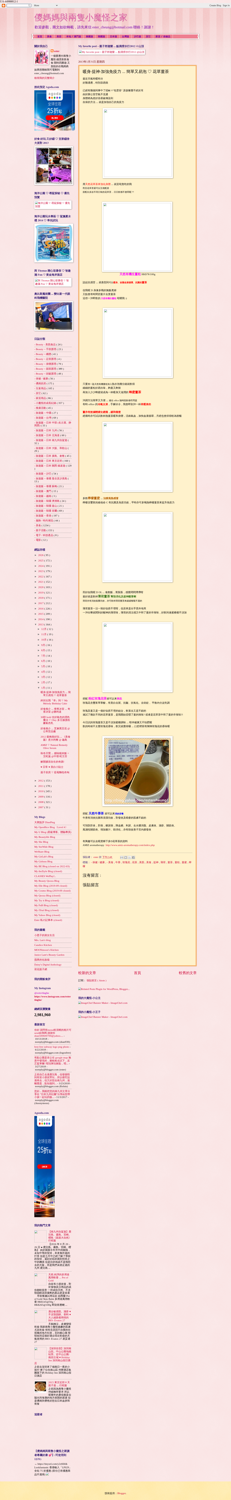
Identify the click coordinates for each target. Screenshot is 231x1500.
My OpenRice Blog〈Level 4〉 (51, 827)
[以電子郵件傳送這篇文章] (121, 857)
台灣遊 (125, 36)
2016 (41, 608)
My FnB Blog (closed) (46, 905)
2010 (41, 791)
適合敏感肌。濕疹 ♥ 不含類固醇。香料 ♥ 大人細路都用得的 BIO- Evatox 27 (59, 1316)
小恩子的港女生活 (44, 935)
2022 (41, 576)
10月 (44, 639)
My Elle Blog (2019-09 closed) (50, 885)
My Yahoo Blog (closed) (47, 915)
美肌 (142, 862)
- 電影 (38, 540)
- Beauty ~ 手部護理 (45, 349)
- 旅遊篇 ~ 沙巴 (43, 473)
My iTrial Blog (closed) (46, 910)
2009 (41, 796)
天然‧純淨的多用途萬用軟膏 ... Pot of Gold (58, 1277)
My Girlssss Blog (43, 861)
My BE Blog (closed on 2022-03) (52, 866)
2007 (41, 807)
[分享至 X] (129, 857)
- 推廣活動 (40, 408)
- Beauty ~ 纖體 (43, 354)
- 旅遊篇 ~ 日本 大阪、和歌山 (51, 448)
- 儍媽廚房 (40, 383)
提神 (156, 862)
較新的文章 (87, 973)
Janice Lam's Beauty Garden (49, 954)
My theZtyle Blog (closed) (48, 871)
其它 (148, 36)
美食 (49, 36)
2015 (41, 614)
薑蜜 (185, 862)
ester (57, 51)
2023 (41, 571)
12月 (44, 629)
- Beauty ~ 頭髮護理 (45, 373)
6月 (43, 661)
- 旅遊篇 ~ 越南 (43, 496)
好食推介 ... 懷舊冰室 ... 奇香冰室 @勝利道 (55, 710)
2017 (41, 603)
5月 (43, 666)
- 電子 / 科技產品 (44, 535)
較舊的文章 (188, 973)
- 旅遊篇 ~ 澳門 (43, 491)
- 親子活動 (40, 530)
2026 (41, 555)
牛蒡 (118, 862)
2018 (41, 597)
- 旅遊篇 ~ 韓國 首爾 (46, 510)
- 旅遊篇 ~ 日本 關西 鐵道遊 (50, 465)
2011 (41, 786)
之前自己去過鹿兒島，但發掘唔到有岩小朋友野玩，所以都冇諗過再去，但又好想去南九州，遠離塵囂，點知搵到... (52, 1079)
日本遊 (113, 36)
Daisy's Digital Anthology (48, 964)
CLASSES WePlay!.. (45, 876)
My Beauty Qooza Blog (46, 881)
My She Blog (41, 842)
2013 (41, 624)
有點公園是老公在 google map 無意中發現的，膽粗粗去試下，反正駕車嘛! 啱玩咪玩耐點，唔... (52, 1060)
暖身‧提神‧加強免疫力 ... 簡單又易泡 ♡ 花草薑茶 (56, 694)
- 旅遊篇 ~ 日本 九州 (46, 430)
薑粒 (177, 862)
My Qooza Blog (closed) (47, 895)
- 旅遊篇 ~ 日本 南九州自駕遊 (51, 440)
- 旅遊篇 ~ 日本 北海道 (47, 435)
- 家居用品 (40, 398)
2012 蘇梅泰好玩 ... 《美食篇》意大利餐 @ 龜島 (55, 738)
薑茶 (170, 862)
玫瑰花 (126, 862)
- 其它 (38, 393)
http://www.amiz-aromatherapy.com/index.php (130, 845)
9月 (43, 645)
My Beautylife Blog (44, 837)
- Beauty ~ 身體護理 (45, 364)
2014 (41, 619)
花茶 (135, 862)
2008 (41, 802)
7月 (43, 655)
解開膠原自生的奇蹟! (52, 761)
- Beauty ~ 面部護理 (45, 368)
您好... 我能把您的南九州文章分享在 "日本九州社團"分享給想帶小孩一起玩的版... (52, 1094)
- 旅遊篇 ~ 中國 (43, 412)
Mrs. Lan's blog (42, 940)
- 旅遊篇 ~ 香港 (43, 515)
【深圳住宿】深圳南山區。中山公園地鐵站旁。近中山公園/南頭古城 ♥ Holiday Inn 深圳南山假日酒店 (52, 1356)
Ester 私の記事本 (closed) (48, 920)
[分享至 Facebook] (133, 857)
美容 (59, 36)
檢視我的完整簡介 (44, 78)
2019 (41, 592)
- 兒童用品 (40, 388)
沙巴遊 (137, 36)
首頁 (39, 36)
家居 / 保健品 (163, 36)
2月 (43, 682)
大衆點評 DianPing (44, 822)
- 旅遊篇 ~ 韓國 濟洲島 (47, 501)
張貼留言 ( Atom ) (96, 980)
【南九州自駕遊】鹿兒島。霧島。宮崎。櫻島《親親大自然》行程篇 (59, 1236)
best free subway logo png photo (51, 1046)
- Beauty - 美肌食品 (45, 344)
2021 (41, 581)
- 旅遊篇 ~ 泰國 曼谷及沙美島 (51, 478)
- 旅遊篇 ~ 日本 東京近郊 (48, 460)
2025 (41, 560)
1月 (43, 687)
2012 (41, 780)
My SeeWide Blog (43, 846)
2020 (41, 587)
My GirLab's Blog (43, 856)
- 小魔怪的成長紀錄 (45, 403)
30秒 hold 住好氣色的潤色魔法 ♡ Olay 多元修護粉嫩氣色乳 (55, 720)
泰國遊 (89, 36)
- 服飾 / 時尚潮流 (44, 520)
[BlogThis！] (125, 857)
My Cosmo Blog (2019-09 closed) (52, 890)
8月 (43, 650)
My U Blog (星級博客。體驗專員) (52, 832)
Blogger (121, 1493)
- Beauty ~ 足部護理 (45, 359)
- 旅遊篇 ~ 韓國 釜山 (46, 506)
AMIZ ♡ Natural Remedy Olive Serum (54, 746)
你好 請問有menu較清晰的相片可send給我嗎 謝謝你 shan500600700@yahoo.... (52, 1033)
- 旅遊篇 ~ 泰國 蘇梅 (46, 486)
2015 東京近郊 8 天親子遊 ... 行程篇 (59, 1384)
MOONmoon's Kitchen (46, 950)
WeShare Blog (41, 851)
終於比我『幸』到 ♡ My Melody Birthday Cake (54, 702)
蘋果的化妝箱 (42, 959)
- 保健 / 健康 (98, 862)
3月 (43, 677)
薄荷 (163, 862)
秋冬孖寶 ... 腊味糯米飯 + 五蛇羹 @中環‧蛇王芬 (55, 755)
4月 (43, 671)
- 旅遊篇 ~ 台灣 (43, 417)
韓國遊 (101, 36)
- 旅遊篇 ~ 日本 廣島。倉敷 (49, 456)
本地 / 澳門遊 (73, 36)
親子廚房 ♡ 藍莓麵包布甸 (55, 772)
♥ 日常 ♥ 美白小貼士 (52, 767)
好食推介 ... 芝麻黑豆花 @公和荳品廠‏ (55, 730)
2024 (41, 566)
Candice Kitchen (43, 945)
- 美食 (110, 862)
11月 (44, 634)
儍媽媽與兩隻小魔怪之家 (80, 17)
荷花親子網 (40, 969)
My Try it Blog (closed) (46, 900)
